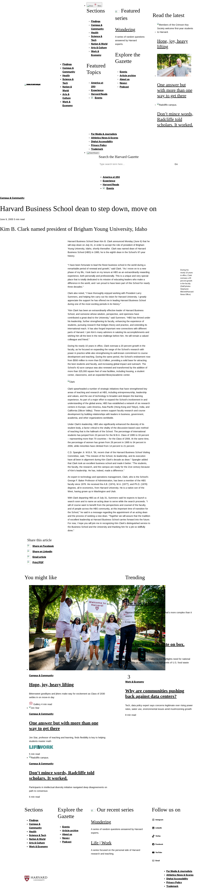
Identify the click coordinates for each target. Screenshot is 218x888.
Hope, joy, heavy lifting (51, 684)
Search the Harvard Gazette (119, 157)
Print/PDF (38, 562)
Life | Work (101, 842)
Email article (39, 556)
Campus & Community (12, 197)
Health (129, 635)
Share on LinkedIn (42, 551)
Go (176, 164)
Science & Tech (133, 594)
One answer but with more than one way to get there (174, 90)
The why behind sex (144, 603)
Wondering (125, 29)
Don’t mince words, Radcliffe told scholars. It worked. (175, 119)
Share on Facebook (43, 546)
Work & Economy (134, 681)
